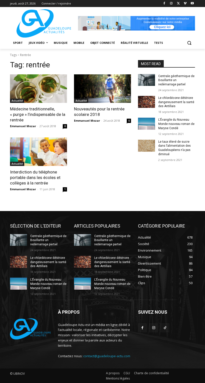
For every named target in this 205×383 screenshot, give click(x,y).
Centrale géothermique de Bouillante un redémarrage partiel (176, 80)
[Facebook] (164, 4)
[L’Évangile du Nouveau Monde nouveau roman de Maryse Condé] (146, 124)
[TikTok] (164, 327)
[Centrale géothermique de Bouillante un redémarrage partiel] (146, 80)
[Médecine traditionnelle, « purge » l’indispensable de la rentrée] (38, 88)
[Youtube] (192, 4)
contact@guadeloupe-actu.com (106, 356)
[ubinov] (136, 23)
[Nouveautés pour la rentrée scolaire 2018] (102, 88)
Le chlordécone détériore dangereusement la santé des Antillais (176, 102)
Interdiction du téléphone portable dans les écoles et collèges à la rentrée (35, 177)
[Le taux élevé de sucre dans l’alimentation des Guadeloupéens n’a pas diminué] (146, 146)
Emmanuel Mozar (23, 126)
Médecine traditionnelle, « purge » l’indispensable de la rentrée (37, 114)
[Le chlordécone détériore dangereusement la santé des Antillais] (146, 102)
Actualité (17, 100)
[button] (189, 43)
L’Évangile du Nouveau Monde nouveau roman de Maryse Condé (176, 124)
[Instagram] (171, 4)
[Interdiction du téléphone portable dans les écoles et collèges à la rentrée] (38, 151)
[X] (178, 4)
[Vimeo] (185, 4)
